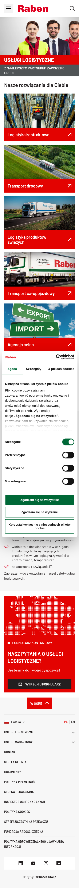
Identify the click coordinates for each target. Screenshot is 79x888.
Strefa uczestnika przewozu (26, 821)
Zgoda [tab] (12, 369)
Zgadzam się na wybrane (39, 512)
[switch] (68, 455)
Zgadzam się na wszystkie (39, 500)
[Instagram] (46, 863)
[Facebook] (58, 863)
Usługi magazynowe (19, 742)
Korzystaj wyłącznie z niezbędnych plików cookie (39, 526)
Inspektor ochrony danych (24, 802)
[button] (33, 8)
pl (66, 722)
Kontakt (10, 752)
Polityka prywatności (20, 782)
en (73, 722)
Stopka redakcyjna (19, 792)
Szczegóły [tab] (33, 369)
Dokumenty (12, 772)
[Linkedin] (20, 863)
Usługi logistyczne (18, 732)
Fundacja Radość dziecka (23, 831)
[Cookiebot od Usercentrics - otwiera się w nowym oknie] (56, 357)
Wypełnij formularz (43, 684)
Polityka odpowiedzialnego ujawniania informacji (34, 844)
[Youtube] (33, 863)
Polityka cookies (17, 812)
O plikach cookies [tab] (61, 369)
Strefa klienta (15, 762)
